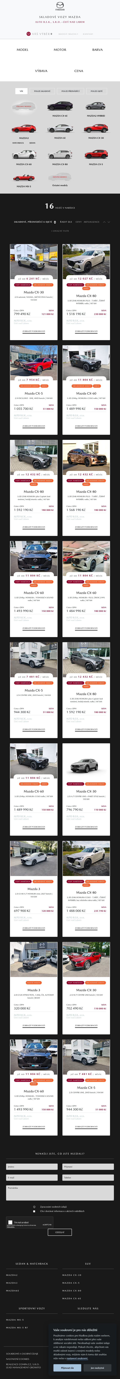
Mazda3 (12, 1283)
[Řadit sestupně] (108, 222)
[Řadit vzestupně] (103, 222)
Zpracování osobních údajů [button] (53, 1207)
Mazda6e (12, 1291)
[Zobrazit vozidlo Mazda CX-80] (86, 858)
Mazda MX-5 (15, 1320)
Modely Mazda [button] (68, 34)
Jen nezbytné (97, 1368)
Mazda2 (12, 1275)
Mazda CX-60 (86, 393)
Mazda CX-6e (71, 1298)
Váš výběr (42, 34)
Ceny (79, 222)
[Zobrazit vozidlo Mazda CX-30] (86, 760)
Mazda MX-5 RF (17, 1327)
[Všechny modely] (24, 104)
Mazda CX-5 (34, 393)
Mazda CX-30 (34, 292)
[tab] (22, 49)
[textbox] (32, 1167)
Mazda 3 (34, 889)
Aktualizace (92, 222)
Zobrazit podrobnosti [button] (33, 331)
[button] (34, 1207)
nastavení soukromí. (77, 1358)
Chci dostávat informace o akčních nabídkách (62, 1211)
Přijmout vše (67, 1368)
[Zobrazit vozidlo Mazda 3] (34, 858)
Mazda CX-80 (86, 296)
